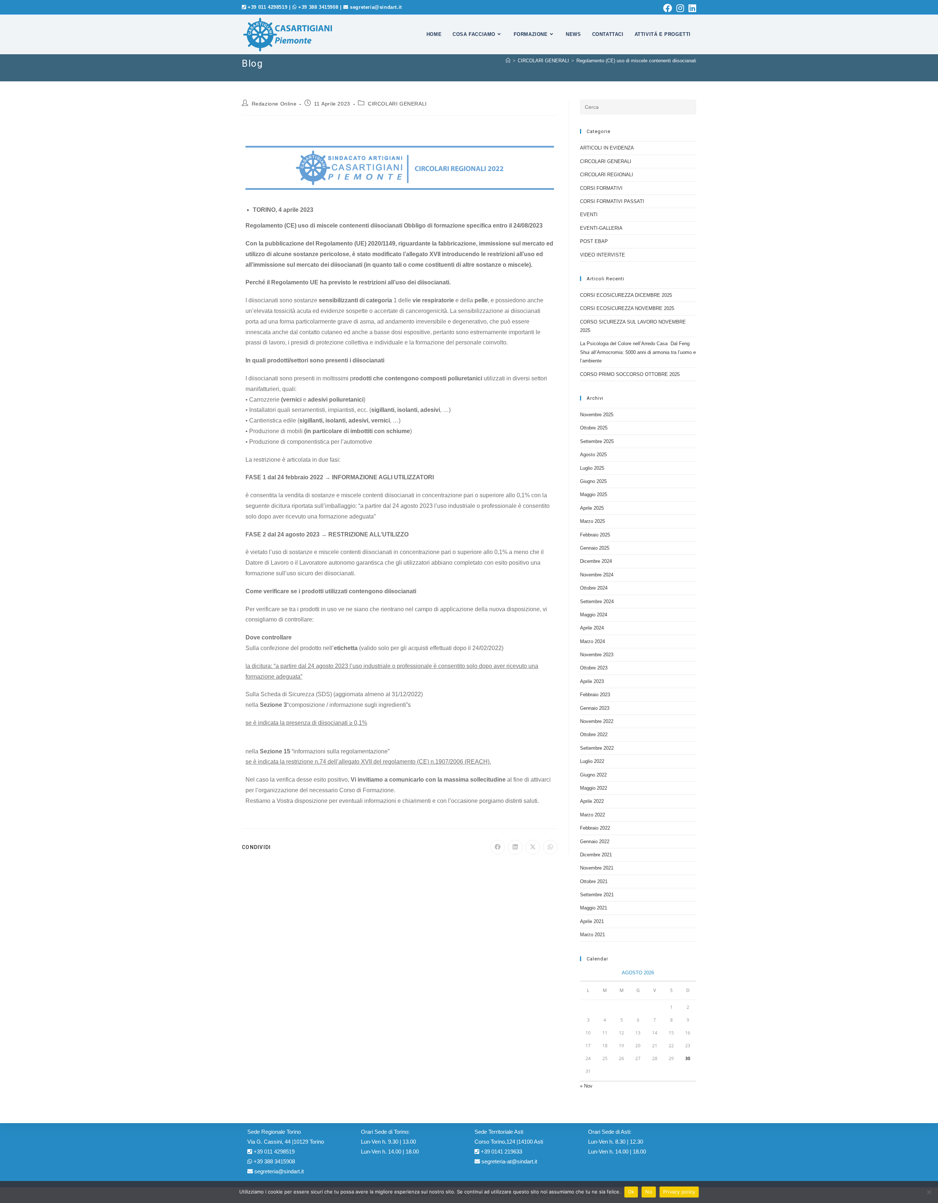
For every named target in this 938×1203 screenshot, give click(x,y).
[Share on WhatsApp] (550, 847)
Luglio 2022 (592, 761)
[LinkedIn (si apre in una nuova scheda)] (691, 8)
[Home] (508, 60)
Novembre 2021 (596, 868)
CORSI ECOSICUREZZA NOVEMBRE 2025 (627, 308)
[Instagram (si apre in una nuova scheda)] (680, 8)
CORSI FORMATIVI (601, 188)
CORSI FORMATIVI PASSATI (612, 201)
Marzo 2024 (592, 641)
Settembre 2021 (597, 894)
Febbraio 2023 (595, 694)
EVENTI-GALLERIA (601, 228)
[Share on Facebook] (497, 847)
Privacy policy (679, 1192)
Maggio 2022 (593, 788)
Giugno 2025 (593, 481)
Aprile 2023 (592, 681)
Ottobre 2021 (594, 881)
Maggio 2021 (593, 908)
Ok (631, 1192)
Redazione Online (274, 104)
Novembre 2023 (596, 654)
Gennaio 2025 (594, 548)
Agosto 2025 (593, 454)
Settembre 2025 (597, 441)
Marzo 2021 (592, 934)
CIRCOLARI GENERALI (397, 104)
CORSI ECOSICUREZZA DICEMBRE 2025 (626, 295)
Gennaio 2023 (594, 708)
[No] (929, 1192)
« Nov (586, 1086)
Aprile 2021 (592, 921)
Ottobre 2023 (594, 668)
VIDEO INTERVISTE (602, 255)
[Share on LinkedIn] (515, 847)
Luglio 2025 (592, 468)
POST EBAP (594, 241)
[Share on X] (532, 847)
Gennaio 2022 (594, 841)
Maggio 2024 (593, 614)
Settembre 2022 (597, 748)
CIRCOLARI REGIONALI (606, 174)
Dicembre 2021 (596, 854)
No (648, 1192)
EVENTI (589, 214)
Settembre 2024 (597, 601)
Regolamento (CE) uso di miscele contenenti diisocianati (636, 60)
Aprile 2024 (592, 628)
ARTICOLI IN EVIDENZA (607, 148)
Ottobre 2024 (594, 588)
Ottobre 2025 (594, 428)
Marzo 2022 (592, 815)
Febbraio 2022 (595, 828)
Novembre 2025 (596, 414)
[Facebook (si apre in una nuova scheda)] (667, 8)
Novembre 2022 (596, 721)
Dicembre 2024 (596, 561)
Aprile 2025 (592, 508)
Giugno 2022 (593, 775)
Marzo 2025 (592, 521)
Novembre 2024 (596, 574)
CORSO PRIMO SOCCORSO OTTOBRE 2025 (630, 374)
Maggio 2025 (593, 494)
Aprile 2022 (592, 801)
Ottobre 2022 (594, 734)
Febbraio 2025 (595, 535)
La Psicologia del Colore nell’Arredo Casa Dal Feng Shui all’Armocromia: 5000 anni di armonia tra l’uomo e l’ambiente (638, 352)
